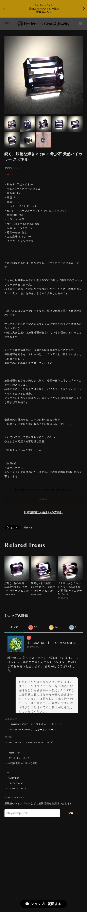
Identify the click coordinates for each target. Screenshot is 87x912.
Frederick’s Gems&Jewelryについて (30, 742)
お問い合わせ (15, 753)
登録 (70, 813)
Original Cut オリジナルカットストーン (35, 724)
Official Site (17, 788)
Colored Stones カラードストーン (32, 730)
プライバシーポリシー (20, 758)
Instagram (15, 783)
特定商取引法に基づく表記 (23, 763)
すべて (14, 627)
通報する (28, 527)
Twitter (13, 778)
